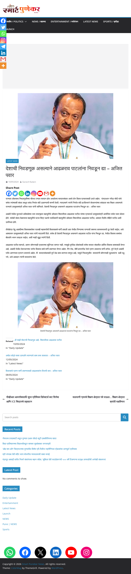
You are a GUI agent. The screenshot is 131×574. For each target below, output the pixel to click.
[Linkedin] (27, 193)
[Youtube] (40, 193)
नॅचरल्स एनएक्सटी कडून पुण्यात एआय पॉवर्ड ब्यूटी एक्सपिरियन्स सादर (29, 438)
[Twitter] (15, 193)
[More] (52, 193)
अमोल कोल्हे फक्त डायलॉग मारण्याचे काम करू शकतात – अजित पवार (33, 355)
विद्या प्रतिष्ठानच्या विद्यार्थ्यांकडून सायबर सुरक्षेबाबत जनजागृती (26, 443)
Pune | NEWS (10, 524)
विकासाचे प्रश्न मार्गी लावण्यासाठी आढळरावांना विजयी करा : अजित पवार (34, 370)
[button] (25, 21)
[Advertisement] (65, 66)
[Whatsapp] (21, 193)
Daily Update (9, 497)
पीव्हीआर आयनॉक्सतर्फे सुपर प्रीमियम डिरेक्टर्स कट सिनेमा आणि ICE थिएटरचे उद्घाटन (32, 399)
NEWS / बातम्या (39, 21)
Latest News (90, 21)
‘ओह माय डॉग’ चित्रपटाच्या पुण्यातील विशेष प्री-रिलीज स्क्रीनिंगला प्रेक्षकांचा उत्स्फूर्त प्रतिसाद (40, 448)
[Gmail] (46, 193)
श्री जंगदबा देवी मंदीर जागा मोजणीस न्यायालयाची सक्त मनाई (26, 454)
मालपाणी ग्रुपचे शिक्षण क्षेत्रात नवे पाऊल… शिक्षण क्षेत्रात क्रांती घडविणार (99, 399)
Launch (9, 29)
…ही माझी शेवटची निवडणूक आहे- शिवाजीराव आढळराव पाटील (37, 339)
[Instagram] (34, 193)
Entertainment (10, 503)
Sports (6, 529)
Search (124, 417)
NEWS (6, 518)
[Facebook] (9, 193)
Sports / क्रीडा (111, 21)
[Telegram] (3, 46)
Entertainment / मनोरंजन (64, 21)
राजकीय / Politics (14, 21)
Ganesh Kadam (29, 181)
